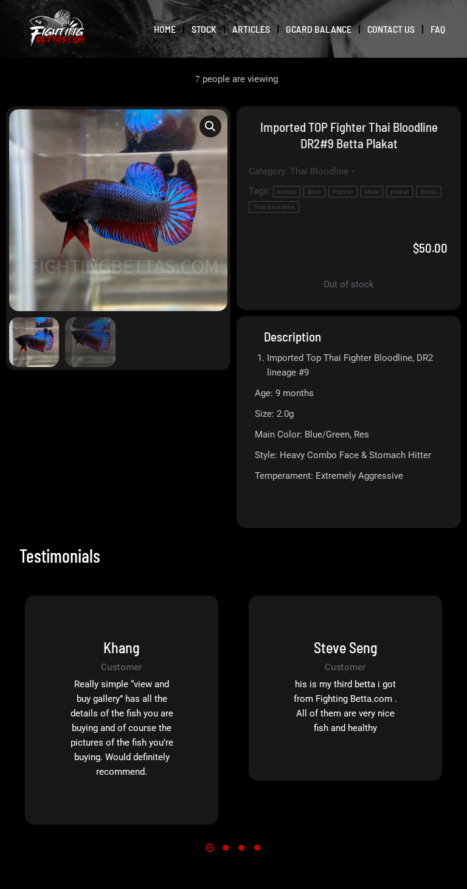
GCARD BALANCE (318, 29)
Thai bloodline (274, 207)
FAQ (438, 29)
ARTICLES (251, 29)
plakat (399, 191)
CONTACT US (391, 29)
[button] (210, 126)
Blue (314, 191)
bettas (286, 191)
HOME (165, 29)
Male (372, 191)
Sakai (428, 191)
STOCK (204, 29)
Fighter (343, 191)
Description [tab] (292, 336)
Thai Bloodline (319, 171)
